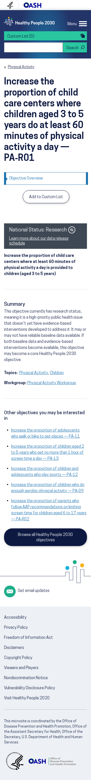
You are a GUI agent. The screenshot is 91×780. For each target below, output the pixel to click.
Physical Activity (21, 67)
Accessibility (15, 618)
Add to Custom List (46, 197)
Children (57, 373)
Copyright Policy (18, 658)
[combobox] (33, 47)
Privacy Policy (16, 628)
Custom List (20, 37)
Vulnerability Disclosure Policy (29, 688)
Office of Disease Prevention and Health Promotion (32, 5)
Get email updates (34, 591)
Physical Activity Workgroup (51, 383)
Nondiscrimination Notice (26, 678)
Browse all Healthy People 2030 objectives (45, 537)
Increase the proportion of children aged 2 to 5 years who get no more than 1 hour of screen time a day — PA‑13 (47, 453)
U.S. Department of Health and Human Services (12, 5)
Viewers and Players (21, 668)
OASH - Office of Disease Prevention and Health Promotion (52, 761)
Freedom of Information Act (28, 638)
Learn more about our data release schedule (39, 241)
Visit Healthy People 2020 (27, 698)
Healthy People (29, 21)
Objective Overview (26, 178)
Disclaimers (14, 648)
